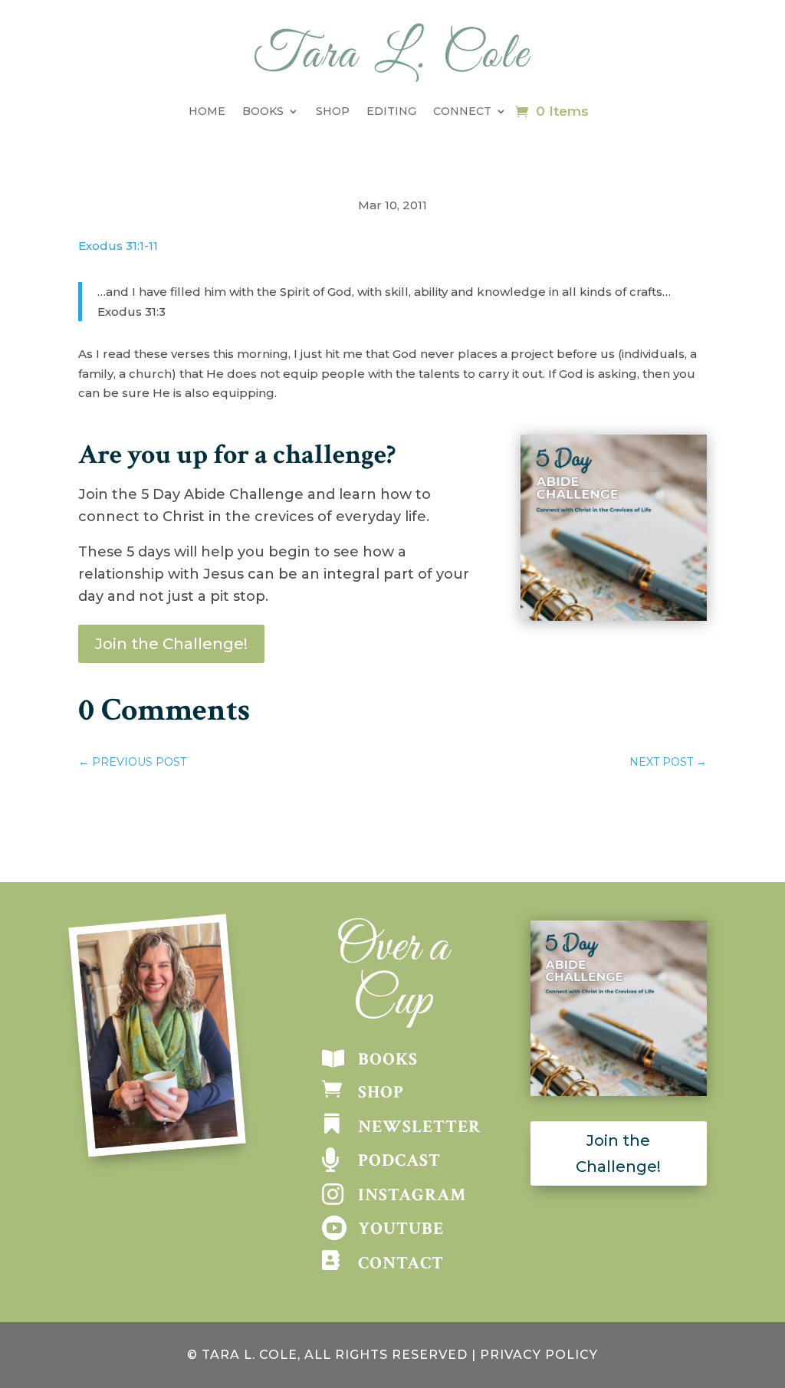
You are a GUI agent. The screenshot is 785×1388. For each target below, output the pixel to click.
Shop (333, 111)
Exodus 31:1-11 (118, 245)
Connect (462, 111)
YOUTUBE (401, 1228)
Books (263, 111)
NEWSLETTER (419, 1126)
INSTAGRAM (412, 1194)
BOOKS (388, 1059)
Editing (391, 111)
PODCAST (399, 1160)
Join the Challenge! (171, 644)
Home (207, 111)
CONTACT (401, 1263)
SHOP (381, 1092)
